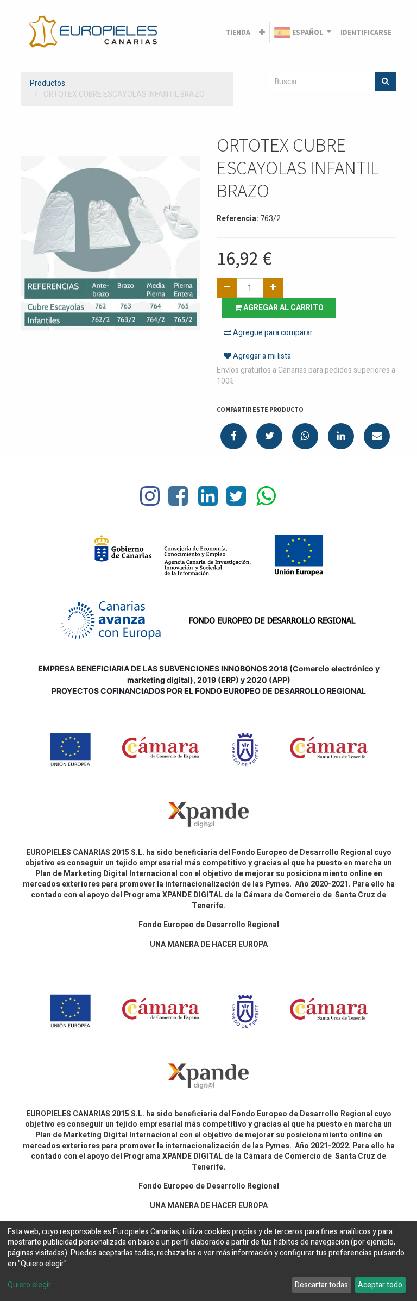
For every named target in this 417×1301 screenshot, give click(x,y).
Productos (47, 83)
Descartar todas (321, 1285)
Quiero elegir (29, 1285)
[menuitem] (238, 32)
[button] (262, 32)
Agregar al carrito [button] (283, 307)
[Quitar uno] (227, 288)
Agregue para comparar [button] (272, 332)
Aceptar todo (380, 1285)
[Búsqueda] (385, 81)
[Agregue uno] (273, 288)
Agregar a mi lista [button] (261, 356)
